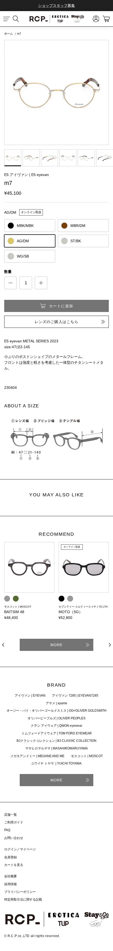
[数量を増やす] (41, 283)
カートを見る (13, 865)
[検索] (18, 19)
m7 (19, 33)
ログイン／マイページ (20, 849)
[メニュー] (7, 19)
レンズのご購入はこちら (56, 322)
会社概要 (10, 876)
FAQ (7, 830)
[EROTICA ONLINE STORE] (56, 19)
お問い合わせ (13, 838)
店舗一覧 (10, 815)
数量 (8, 271)
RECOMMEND (56, 534)
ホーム (8, 33)
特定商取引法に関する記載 (23, 899)
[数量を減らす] (10, 283)
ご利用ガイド (13, 822)
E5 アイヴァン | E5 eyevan (26, 175)
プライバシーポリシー (20, 892)
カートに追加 (61, 306)
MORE (56, 645)
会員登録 (10, 857)
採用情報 (10, 884)
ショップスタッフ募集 (56, 5)
